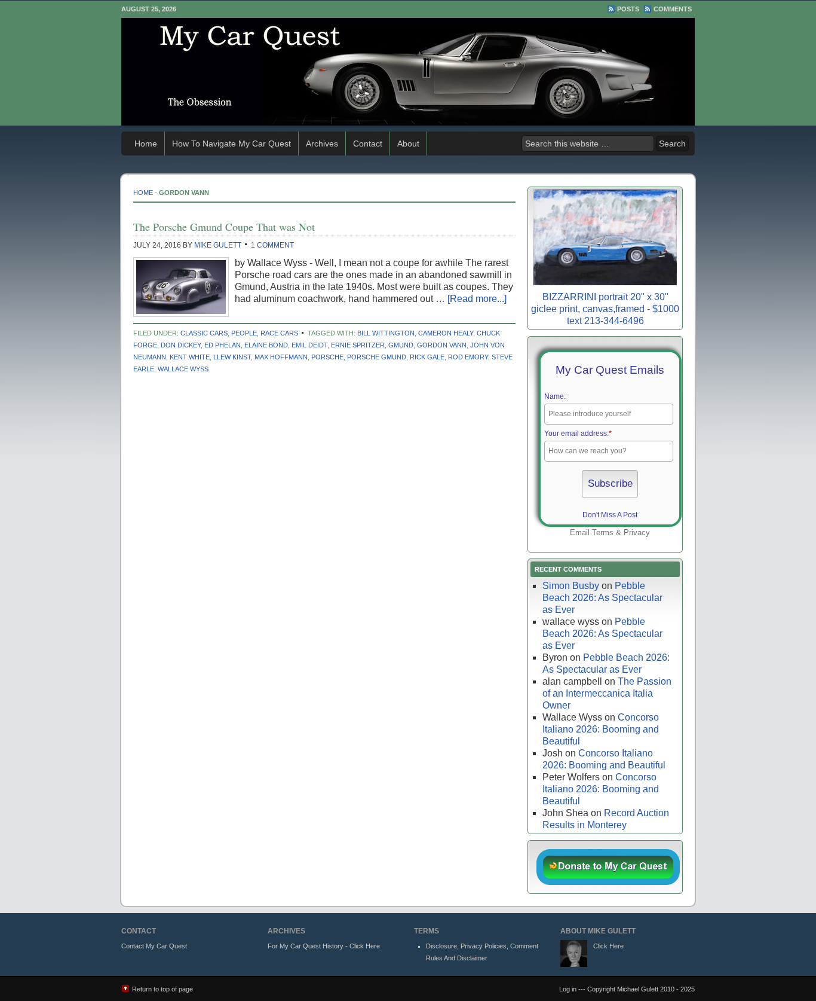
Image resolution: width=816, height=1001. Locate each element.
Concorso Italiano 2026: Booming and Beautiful (600, 729)
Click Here (608, 946)
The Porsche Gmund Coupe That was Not (224, 226)
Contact (367, 143)
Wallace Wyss (183, 369)
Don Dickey (181, 345)
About (408, 143)
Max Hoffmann (281, 357)
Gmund (400, 345)
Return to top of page (162, 989)
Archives (322, 143)
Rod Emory (468, 357)
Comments (673, 9)
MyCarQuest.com (408, 72)
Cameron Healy (445, 333)
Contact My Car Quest (154, 946)
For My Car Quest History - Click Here (324, 946)
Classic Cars (204, 333)
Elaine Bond (266, 345)
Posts (628, 9)
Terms (602, 532)
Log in (567, 989)
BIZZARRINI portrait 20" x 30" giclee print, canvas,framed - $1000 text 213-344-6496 (605, 309)
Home (145, 143)
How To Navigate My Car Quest (231, 143)
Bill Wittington (386, 333)
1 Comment (272, 245)
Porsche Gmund (376, 357)
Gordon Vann (442, 345)
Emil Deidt (309, 345)
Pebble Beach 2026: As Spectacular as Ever (602, 598)
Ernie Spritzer (358, 345)
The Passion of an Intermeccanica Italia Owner (606, 693)
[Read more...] (477, 299)
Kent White (190, 357)
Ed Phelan (222, 345)
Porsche (327, 357)
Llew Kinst (232, 357)
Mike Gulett (217, 245)
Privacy (637, 532)
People (244, 333)
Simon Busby (570, 586)
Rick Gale (427, 357)
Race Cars (279, 333)
